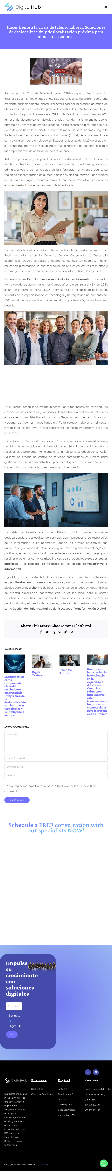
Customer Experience (42, 1093)
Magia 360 (44, 1163)
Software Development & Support (66, 1093)
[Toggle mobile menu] (106, 7)
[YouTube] (96, 1071)
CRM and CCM (65, 1103)
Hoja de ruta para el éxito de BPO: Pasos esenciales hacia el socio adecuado (97, 660)
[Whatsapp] (104, 1163)
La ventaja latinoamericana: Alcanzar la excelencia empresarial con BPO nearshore (70, 660)
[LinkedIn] (88, 1071)
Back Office (37, 1087)
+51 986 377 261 (92, 1103)
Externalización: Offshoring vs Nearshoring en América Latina (42, 660)
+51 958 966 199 (92, 1109)
